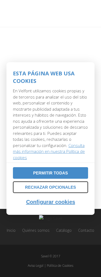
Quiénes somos (36, 230)
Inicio (11, 230)
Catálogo (64, 230)
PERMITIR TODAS (50, 173)
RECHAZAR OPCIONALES (50, 187)
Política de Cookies (60, 265)
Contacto (86, 230)
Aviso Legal (35, 265)
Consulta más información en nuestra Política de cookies (49, 151)
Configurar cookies (50, 202)
